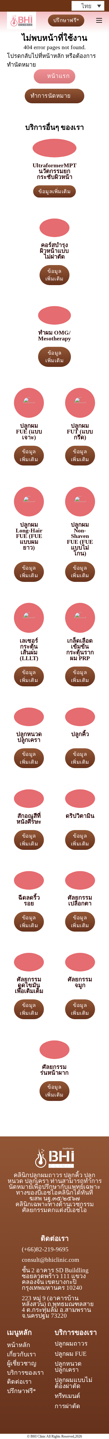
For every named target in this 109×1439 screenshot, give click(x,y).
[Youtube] (41, 6)
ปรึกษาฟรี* (66, 20)
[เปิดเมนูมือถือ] (99, 20)
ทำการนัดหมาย (51, 96)
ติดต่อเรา (19, 1381)
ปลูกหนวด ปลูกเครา (68, 1367)
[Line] (52, 6)
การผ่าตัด (67, 1406)
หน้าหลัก (18, 1345)
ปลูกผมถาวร (71, 1344)
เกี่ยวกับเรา (21, 1354)
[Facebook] (10, 6)
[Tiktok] (31, 6)
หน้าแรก (58, 76)
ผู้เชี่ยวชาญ (21, 1363)
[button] (88, 6)
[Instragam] (20, 6)
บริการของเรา (25, 1372)
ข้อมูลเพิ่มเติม (54, 191)
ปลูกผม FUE (71, 1354)
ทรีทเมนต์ (67, 1396)
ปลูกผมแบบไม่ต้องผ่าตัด (73, 1383)
